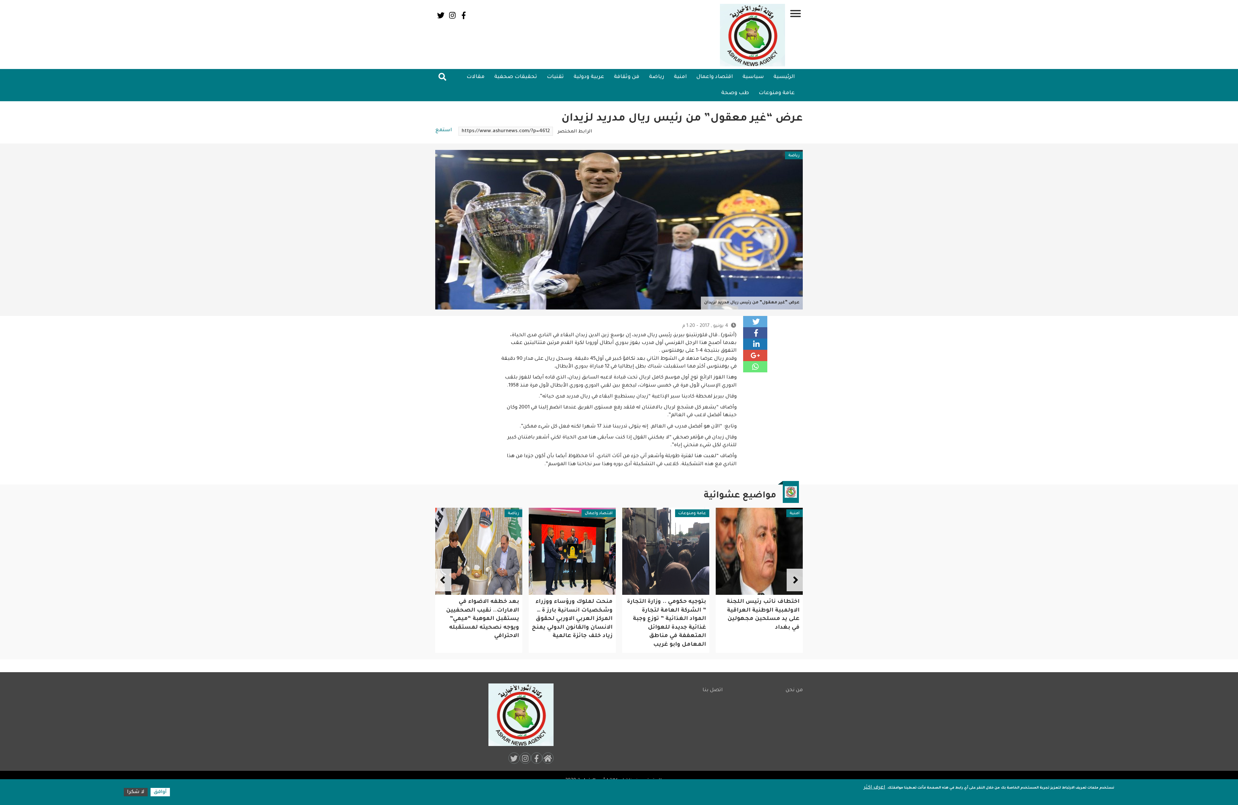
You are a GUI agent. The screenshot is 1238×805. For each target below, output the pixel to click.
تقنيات (555, 77)
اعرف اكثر (874, 787)
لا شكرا (135, 792)
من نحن (794, 690)
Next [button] (443, 580)
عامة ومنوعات (777, 93)
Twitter (441, 15)
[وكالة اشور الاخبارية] (752, 35)
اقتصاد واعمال (714, 77)
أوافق (160, 792)
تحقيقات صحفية (515, 77)
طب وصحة (735, 93)
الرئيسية (784, 77)
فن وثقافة (626, 77)
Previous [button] (795, 580)
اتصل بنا (713, 690)
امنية (680, 77)
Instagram (452, 15)
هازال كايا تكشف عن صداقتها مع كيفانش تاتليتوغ (490, 610)
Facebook (463, 15)
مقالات (476, 77)
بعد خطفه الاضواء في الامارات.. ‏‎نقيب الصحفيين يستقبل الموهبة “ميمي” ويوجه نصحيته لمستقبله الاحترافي (576, 619)
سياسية (753, 77)
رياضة (656, 77)
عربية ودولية (589, 77)
